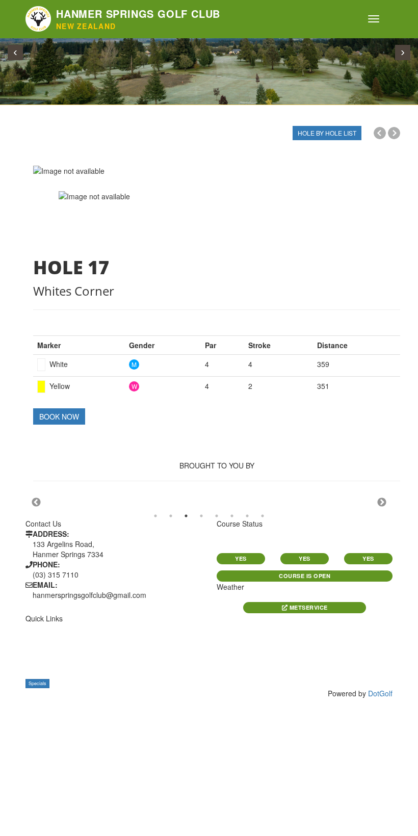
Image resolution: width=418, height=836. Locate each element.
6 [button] (232, 516)
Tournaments (49, 650)
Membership (46, 662)
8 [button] (262, 516)
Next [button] (382, 503)
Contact (135, 650)
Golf (33, 639)
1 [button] (155, 516)
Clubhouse (44, 673)
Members (136, 628)
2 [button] (171, 516)
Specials (37, 683)
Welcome (41, 628)
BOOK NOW (59, 416)
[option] (216, 171)
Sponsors (138, 639)
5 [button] (217, 516)
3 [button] (186, 516)
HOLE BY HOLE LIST (327, 132)
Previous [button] (36, 503)
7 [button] (247, 516)
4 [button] (201, 516)
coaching (137, 662)
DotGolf (380, 693)
